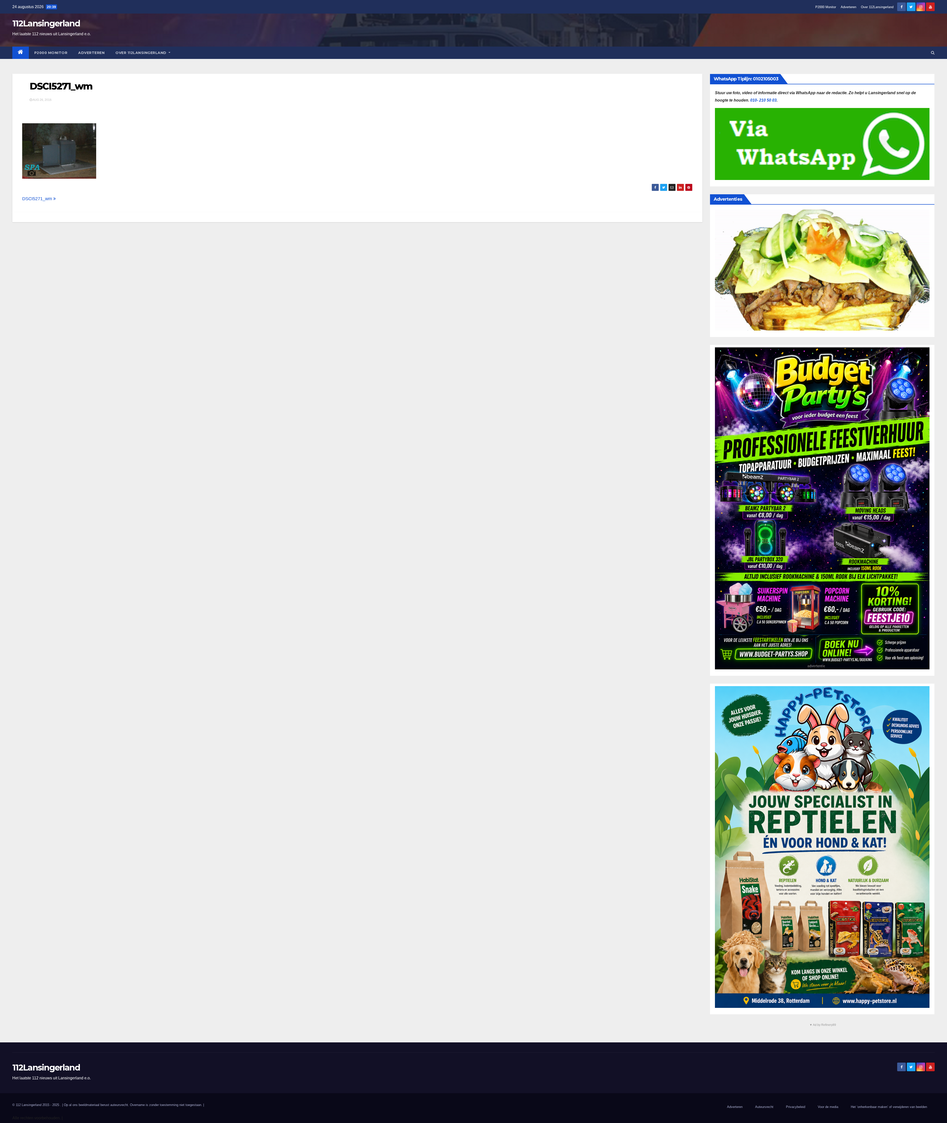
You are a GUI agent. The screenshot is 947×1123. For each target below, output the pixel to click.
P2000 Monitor (825, 7)
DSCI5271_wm (61, 86)
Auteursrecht (764, 1107)
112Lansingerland (46, 23)
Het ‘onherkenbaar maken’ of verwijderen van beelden (889, 1107)
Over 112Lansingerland (877, 7)
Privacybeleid (795, 1107)
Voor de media (828, 1107)
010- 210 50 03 (763, 100)
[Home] (20, 53)
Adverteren (848, 7)
